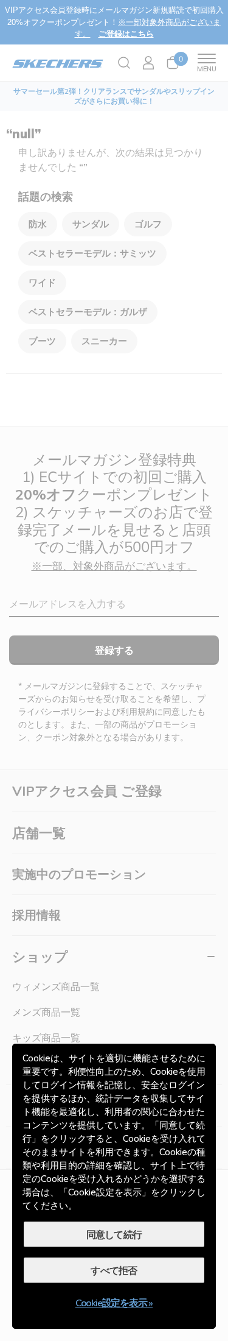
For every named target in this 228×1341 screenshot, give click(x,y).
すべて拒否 (114, 1270)
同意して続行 (114, 1234)
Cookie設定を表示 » (114, 1303)
